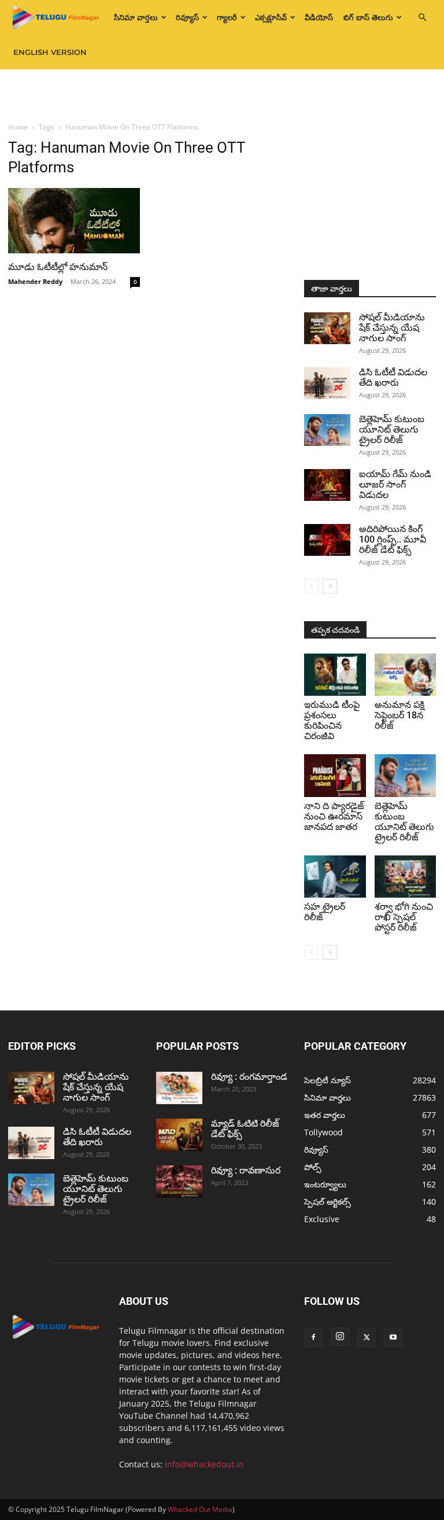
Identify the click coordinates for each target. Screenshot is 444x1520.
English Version (50, 52)
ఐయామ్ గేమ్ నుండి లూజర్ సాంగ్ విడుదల (395, 484)
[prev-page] (311, 586)
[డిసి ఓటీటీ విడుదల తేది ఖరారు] (327, 383)
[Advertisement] (222, 95)
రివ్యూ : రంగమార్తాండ (249, 1076)
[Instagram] (340, 1336)
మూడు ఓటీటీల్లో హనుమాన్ (60, 266)
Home (18, 127)
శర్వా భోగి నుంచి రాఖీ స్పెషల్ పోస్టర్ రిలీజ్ (404, 917)
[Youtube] (393, 1338)
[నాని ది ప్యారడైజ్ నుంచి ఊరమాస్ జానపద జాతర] (335, 775)
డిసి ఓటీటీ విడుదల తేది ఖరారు (393, 377)
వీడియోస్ (319, 17)
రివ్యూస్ (187, 17)
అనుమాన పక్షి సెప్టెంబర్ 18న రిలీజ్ (399, 715)
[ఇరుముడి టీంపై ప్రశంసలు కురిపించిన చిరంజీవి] (335, 675)
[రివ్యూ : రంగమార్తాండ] (179, 1088)
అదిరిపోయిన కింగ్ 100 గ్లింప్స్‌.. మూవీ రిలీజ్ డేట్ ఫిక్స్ (392, 539)
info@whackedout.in (204, 1464)
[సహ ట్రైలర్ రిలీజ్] (335, 876)
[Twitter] (366, 1338)
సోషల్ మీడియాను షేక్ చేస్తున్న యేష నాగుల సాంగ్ (392, 328)
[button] (422, 17)
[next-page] (330, 586)
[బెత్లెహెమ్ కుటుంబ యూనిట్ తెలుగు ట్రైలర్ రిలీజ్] (327, 430)
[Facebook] (313, 1338)
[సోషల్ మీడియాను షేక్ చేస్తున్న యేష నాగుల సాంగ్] (327, 328)
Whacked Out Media (200, 1509)
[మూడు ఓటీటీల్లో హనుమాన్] (74, 220)
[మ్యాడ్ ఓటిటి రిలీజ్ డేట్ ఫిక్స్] (179, 1135)
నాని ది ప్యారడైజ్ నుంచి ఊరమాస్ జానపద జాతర (334, 816)
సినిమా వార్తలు (136, 17)
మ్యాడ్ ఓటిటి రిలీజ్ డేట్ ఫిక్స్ (245, 1128)
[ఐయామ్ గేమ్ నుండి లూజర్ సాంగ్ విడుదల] (327, 485)
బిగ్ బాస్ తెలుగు (368, 17)
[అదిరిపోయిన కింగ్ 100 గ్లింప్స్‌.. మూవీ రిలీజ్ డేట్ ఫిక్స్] (327, 540)
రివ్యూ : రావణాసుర (245, 1170)
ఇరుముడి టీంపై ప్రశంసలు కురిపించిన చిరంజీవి (332, 720)
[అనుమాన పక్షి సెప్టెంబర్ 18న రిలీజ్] (405, 675)
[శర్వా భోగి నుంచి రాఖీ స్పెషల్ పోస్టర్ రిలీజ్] (405, 876)
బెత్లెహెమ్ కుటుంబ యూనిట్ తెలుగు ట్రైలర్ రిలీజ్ (391, 429)
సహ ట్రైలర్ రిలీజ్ (324, 912)
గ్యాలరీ (227, 17)
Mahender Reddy (35, 281)
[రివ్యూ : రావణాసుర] (179, 1181)
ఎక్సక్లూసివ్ (271, 17)
